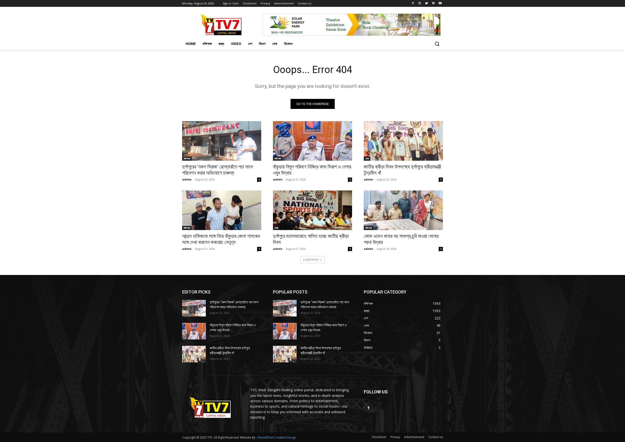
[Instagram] (420, 3)
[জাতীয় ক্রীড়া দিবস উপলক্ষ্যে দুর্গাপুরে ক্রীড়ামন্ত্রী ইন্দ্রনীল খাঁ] (403, 141)
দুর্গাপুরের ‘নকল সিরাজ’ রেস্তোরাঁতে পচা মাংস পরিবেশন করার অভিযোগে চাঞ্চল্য (217, 170)
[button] (437, 44)
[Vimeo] (433, 3)
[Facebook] (413, 3)
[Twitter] (426, 3)
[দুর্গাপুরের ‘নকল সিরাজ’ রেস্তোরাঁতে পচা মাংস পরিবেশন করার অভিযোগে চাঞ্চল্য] (221, 141)
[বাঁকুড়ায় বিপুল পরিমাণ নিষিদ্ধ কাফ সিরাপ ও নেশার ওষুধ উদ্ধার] (312, 141)
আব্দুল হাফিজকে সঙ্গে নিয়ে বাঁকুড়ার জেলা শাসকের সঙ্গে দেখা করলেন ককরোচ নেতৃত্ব (221, 239)
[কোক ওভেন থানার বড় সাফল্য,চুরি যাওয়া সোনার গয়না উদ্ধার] (403, 210)
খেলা (367, 158)
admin (187, 179)
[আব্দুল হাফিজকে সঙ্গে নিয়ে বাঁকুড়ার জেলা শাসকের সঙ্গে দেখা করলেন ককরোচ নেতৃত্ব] (221, 210)
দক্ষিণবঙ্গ (187, 158)
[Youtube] (440, 3)
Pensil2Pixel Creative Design (277, 437)
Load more (311, 259)
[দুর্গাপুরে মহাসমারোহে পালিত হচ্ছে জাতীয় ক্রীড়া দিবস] (312, 210)
